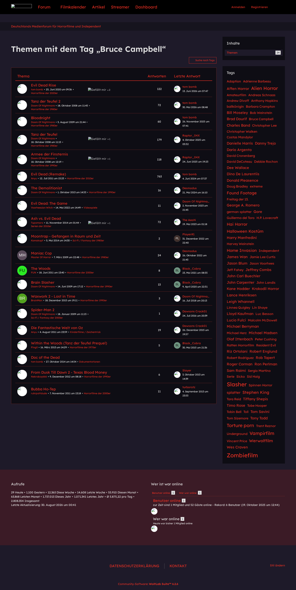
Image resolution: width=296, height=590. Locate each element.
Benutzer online (167, 500)
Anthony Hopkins (264, 101)
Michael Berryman (243, 326)
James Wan (237, 256)
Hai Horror (237, 224)
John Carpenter (240, 282)
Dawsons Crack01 (194, 311)
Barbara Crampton (260, 106)
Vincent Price (237, 441)
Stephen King (255, 392)
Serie (230, 376)
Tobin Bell (234, 412)
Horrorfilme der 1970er (83, 347)
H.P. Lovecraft (267, 218)
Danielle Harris (240, 143)
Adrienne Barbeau (257, 81)
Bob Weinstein (261, 113)
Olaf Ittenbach (240, 339)
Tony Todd (259, 418)
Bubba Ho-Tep (43, 389)
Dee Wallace (238, 167)
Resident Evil (266, 345)
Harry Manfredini (242, 237)
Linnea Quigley (238, 307)
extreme (256, 186)
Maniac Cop (41, 253)
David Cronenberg (241, 156)
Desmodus (189, 188)
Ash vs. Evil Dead (46, 218)
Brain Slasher (42, 282)
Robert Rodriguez (240, 358)
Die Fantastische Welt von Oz (57, 327)
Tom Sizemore (237, 418)
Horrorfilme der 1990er (44, 165)
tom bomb (37, 89)
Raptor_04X (191, 135)
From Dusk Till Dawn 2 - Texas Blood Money (69, 372)
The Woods (41, 268)
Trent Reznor (266, 426)
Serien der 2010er (41, 226)
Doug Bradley (237, 186)
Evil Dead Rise (43, 85)
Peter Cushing (265, 339)
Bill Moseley (237, 112)
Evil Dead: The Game (49, 203)
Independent (269, 251)
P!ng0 (34, 347)
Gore (258, 211)
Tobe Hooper (257, 405)
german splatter (239, 212)
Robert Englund (263, 351)
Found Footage (242, 192)
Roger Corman (240, 364)
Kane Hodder (238, 288)
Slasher (237, 384)
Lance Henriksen (242, 295)
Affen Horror (238, 88)
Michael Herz (237, 333)
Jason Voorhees (261, 263)
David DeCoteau (239, 161)
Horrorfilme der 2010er (80, 178)
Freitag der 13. (237, 199)
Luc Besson (264, 314)
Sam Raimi (236, 370)
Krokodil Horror (265, 288)
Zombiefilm (242, 455)
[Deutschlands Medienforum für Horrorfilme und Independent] (21, 6)
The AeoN (189, 220)
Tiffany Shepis (255, 399)
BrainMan (36, 300)
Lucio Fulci (236, 320)
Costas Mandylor (240, 137)
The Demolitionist (46, 188)
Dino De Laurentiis (243, 174)
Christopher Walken (242, 131)
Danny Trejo (265, 143)
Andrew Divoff (238, 101)
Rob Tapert (265, 357)
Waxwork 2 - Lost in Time (53, 296)
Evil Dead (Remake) (48, 174)
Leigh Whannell (241, 301)
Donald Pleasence (242, 180)
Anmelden (238, 7)
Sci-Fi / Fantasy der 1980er (88, 240)
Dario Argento (239, 149)
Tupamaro (37, 222)
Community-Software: (148, 584)
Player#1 (188, 234)
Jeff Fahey (235, 270)
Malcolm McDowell (262, 320)
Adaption (234, 81)
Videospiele (90, 207)
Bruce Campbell (261, 119)
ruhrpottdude (39, 393)
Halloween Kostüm (245, 231)
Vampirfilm (261, 433)
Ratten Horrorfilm (240, 345)
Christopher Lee (264, 125)
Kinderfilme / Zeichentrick (85, 332)
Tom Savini (259, 411)
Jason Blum (237, 263)
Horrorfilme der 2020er (44, 93)
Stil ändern (277, 565)
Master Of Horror (41, 257)
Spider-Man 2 (42, 310)
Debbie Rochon (266, 161)
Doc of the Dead (45, 357)
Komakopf (37, 240)
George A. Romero (243, 205)
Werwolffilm (261, 440)
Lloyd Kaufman (240, 313)
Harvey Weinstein (240, 244)
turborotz (188, 387)
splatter (233, 392)
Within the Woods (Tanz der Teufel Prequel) (69, 343)
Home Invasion (242, 250)
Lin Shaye (259, 307)
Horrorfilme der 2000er (80, 272)
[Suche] (278, 7)
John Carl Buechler (243, 276)
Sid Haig (253, 376)
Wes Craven (237, 447)
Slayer (186, 370)
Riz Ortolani (237, 351)
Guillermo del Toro (241, 218)
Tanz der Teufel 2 (45, 101)
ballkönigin (235, 106)
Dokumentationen (89, 361)
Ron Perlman (266, 364)
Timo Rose (236, 405)
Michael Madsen (263, 332)
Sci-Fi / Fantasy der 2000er (47, 317)
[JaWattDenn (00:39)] (154, 511)
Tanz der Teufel (44, 134)
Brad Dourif (237, 119)
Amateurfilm (236, 95)
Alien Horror (264, 88)
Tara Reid (234, 399)
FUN (33, 272)
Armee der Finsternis (49, 154)
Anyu (34, 178)
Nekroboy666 (39, 376)
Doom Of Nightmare (43, 105)
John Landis (265, 282)
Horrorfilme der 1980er (44, 109)
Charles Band (238, 125)
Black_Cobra (191, 268)
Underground (237, 434)
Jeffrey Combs (258, 269)
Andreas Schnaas (261, 95)
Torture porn (240, 425)
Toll (245, 412)
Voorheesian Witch (42, 207)
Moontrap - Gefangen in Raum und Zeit (66, 236)
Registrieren (259, 7)
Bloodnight (40, 118)
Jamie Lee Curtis (262, 257)
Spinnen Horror (260, 385)
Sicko (240, 376)
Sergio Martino (259, 371)
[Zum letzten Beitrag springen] (177, 89)
